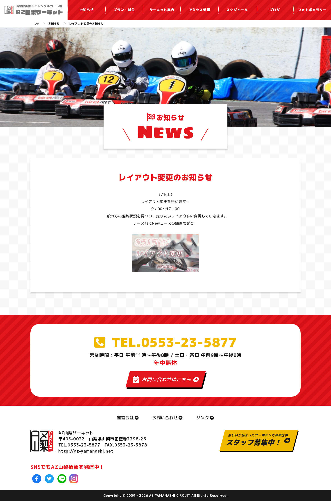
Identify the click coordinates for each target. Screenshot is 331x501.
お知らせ (86, 9)
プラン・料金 (124, 9)
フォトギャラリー (312, 9)
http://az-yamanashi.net (85, 451)
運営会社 (125, 418)
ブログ (275, 9)
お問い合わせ (165, 418)
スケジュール (237, 9)
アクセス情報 (199, 9)
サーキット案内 (162, 9)
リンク (202, 418)
